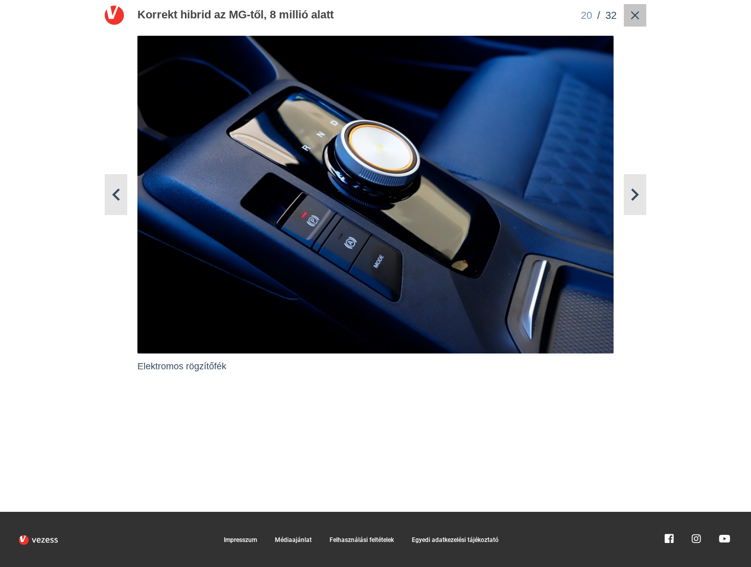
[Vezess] (38, 540)
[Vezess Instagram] (696, 516)
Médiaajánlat (293, 540)
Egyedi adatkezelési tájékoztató (455, 540)
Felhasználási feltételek (362, 540)
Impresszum (240, 540)
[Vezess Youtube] (723, 516)
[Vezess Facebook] (669, 516)
